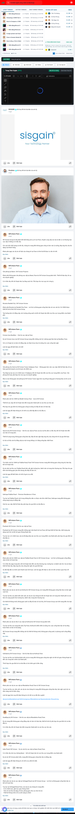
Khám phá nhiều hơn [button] (7, 810)
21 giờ (10, 331)
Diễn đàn (14, 53)
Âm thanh (50, 65)
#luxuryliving (55, 699)
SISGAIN (11, 109)
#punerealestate (46, 699)
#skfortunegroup (25, 699)
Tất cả (7, 65)
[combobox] (24, 3)
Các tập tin (62, 65)
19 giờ (10, 111)
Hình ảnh (28, 65)
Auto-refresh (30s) (60, 53)
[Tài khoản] (71, 2)
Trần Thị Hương (55, 13)
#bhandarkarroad (35, 699)
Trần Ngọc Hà (55, 20)
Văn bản (17, 65)
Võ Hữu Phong (55, 16)
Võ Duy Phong (55, 23)
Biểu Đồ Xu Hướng (54, 70)
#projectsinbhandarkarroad (11, 699)
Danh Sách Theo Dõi (66, 70)
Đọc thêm (5, 254)
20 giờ (10, 172)
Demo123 (53, 49)
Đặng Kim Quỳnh (56, 27)
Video (39, 65)
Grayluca (12, 170)
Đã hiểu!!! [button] (65, 809)
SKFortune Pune (14, 234)
